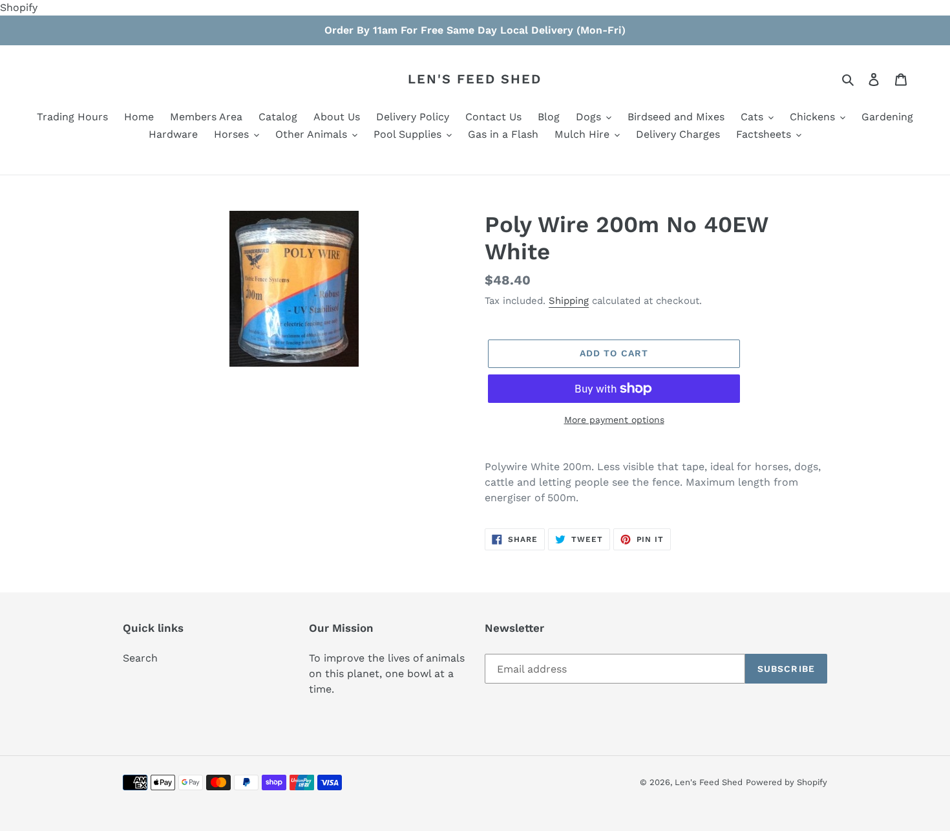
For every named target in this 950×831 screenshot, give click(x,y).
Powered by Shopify (786, 782)
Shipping (569, 301)
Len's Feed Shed (475, 79)
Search (140, 658)
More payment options (614, 420)
